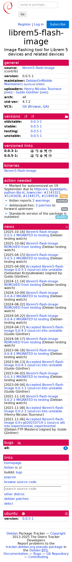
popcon (10, 477)
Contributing (38, 557)
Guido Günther (27, 92)
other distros (14, 494)
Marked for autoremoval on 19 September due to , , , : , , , (36, 191)
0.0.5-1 (36, 126)
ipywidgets (58, 189)
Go (23, 14)
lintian (9, 467)
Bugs (37, 554)
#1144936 (49, 196)
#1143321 (52, 192)
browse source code (20, 482)
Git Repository (57, 554)
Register (24, 24)
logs (19, 472)
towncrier (34, 192)
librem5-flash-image (38, 68)
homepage (12, 463)
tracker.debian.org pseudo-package (34, 547)
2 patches (43, 205)
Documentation (16, 554)
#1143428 (12, 196)
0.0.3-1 (36, 121)
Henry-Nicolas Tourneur (43, 89)
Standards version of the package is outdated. (35, 215)
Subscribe (58, 24)
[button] (6, 186)
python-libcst (14, 192)
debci (8, 503)
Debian (12, 533)
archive (29, 84)
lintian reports (37, 200)
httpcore (41, 189)
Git (24, 106)
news (9, 226)
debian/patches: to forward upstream (35, 207)
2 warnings (41, 200)
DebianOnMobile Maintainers (28, 82)
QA (45, 106)
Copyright (58, 533)
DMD (40, 84)
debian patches (16, 499)
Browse (35, 106)
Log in (39, 24)
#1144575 (31, 196)
